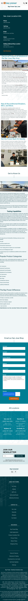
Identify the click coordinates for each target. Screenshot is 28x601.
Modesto (14, 515)
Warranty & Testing (14, 556)
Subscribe (19, 455)
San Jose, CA (7, 419)
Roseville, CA (20, 419)
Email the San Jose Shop (8, 33)
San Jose (14, 509)
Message (4, 374)
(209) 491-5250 (8, 431)
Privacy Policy (14, 538)
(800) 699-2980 (6, 27)
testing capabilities (19, 85)
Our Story (14, 486)
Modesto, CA (7, 428)
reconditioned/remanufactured (7, 109)
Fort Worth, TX (20, 428)
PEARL (12, 113)
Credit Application (14, 532)
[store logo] (10, 3)
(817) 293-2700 (20, 431)
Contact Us (14, 504)
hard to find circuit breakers (18, 77)
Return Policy (14, 541)
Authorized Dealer (14, 495)
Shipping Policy (14, 544)
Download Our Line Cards (14, 559)
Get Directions (7, 51)
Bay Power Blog (14, 529)
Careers (14, 489)
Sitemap (14, 565)
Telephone (4, 363)
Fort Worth (14, 518)
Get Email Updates (14, 562)
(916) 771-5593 (20, 421)
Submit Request (14, 398)
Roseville (14, 512)
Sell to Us (14, 492)
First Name (5, 346)
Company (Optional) (6, 357)
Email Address (5, 369)
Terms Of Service (14, 553)
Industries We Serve (14, 498)
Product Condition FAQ (14, 535)
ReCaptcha (5, 391)
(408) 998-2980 (6, 22)
